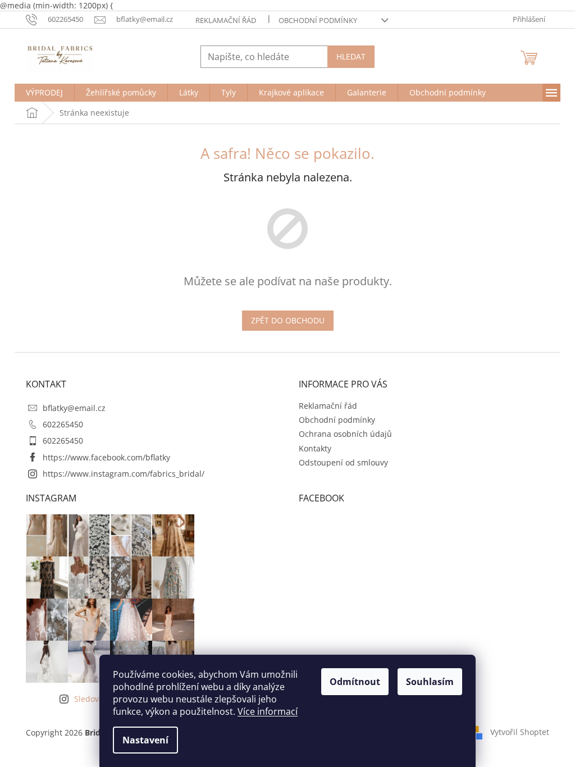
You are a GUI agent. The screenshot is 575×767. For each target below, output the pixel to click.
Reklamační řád (225, 20)
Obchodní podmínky (318, 20)
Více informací (268, 711)
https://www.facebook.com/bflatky (106, 457)
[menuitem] (44, 93)
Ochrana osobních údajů (345, 433)
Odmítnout (355, 681)
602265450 (63, 424)
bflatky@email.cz (74, 408)
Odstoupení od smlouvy (343, 462)
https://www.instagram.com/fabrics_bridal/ (123, 473)
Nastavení (145, 740)
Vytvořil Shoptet (519, 732)
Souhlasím (430, 681)
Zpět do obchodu (288, 320)
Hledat (351, 56)
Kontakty (315, 448)
